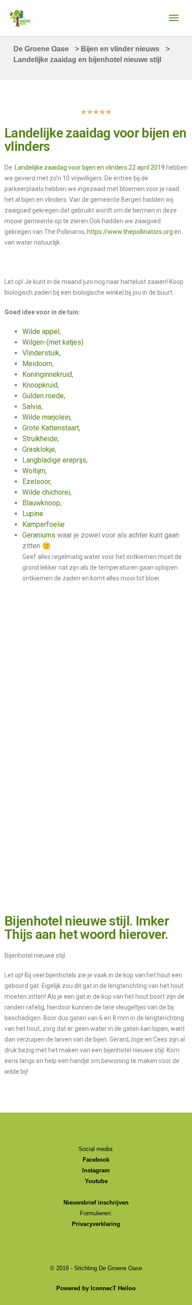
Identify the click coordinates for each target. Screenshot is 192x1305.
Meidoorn (37, 363)
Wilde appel (40, 331)
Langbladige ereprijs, (55, 460)
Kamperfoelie (43, 524)
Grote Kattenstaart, (51, 428)
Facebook (96, 1159)
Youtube (96, 1181)
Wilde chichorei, (46, 492)
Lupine (32, 513)
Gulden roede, (43, 396)
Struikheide (40, 438)
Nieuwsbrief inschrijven (96, 1202)
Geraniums (38, 535)
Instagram (96, 1170)
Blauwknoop (41, 503)
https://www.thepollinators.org (130, 231)
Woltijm (34, 471)
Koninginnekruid (47, 374)
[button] (13, 615)
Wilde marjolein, (46, 417)
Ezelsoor (36, 481)
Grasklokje (38, 449)
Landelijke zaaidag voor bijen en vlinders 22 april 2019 (90, 167)
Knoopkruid (40, 385)
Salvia (31, 406)
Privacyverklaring (96, 1224)
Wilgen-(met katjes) (52, 342)
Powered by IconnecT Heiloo (96, 1288)
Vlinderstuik (40, 353)
